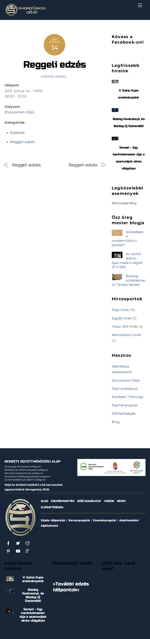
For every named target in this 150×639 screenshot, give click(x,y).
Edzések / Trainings (127, 397)
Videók (109, 501)
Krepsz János (53, 76)
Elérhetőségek (124, 413)
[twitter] (18, 543)
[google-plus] (27, 551)
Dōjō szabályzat (125, 388)
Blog (116, 422)
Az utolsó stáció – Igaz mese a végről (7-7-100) (127, 260)
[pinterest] (8, 551)
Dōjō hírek (120, 310)
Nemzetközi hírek (126, 335)
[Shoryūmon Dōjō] (25, 15)
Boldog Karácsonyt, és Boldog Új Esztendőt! (33, 595)
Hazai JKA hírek (125, 326)
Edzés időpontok (53, 520)
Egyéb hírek (121, 318)
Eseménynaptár (125, 405)
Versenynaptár (79, 520)
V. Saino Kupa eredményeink (33, 579)
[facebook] (8, 543)
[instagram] (27, 543)
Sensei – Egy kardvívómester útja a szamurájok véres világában (33, 614)
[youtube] (18, 551)
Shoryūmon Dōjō (19, 112)
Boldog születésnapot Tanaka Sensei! (129, 280)
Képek (121, 501)
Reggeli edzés (54, 64)
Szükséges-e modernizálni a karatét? (128, 238)
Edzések (17, 133)
